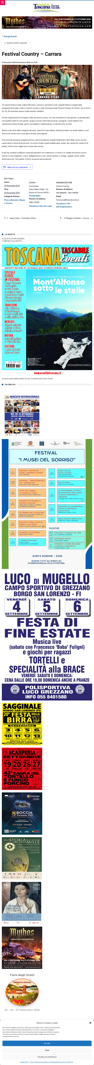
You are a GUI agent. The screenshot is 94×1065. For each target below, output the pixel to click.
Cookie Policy (24, 1062)
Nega (47, 1050)
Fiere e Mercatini (11, 200)
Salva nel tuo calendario (17, 167)
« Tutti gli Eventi (9, 36)
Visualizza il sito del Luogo (40, 206)
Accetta (47, 1043)
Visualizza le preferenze (47, 1057)
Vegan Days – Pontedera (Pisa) (22, 218)
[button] (90, 1023)
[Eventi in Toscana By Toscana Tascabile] (47, 3)
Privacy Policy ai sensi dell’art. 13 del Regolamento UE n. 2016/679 (51, 1062)
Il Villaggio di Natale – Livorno (77, 218)
